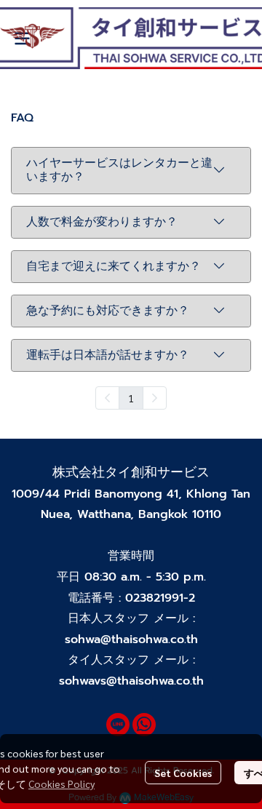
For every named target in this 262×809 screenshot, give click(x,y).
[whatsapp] (144, 724)
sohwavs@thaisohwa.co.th (131, 681)
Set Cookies (183, 772)
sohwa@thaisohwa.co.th (131, 639)
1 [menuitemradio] (131, 397)
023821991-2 (160, 598)
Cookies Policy (61, 783)
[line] (118, 724)
